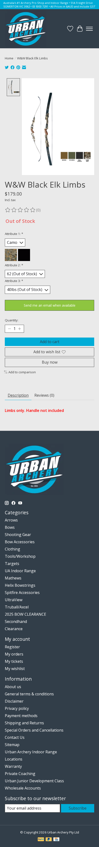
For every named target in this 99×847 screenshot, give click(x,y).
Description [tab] (18, 395)
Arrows (11, 520)
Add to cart (49, 341)
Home (9, 58)
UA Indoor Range (20, 570)
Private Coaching (20, 773)
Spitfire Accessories (22, 592)
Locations (13, 759)
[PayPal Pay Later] (49, 839)
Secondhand (16, 621)
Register (12, 646)
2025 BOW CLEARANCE (25, 614)
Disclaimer (14, 701)
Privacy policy (17, 708)
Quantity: (11, 320)
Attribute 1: (14, 234)
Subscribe (78, 808)
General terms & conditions (29, 694)
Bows (10, 527)
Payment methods (21, 715)
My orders (14, 654)
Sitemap (12, 744)
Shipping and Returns (24, 723)
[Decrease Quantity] (9, 329)
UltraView (13, 599)
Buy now (49, 362)
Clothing (12, 549)
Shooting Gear (18, 534)
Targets (12, 563)
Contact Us (15, 737)
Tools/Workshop (20, 556)
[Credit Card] (56, 839)
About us (13, 686)
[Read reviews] (20, 210)
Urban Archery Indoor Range (31, 752)
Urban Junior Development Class (34, 780)
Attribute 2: (14, 265)
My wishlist (15, 668)
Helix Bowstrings (20, 585)
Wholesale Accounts (23, 788)
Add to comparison (22, 372)
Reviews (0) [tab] (44, 395)
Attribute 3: (14, 281)
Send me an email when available (49, 305)
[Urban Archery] (25, 29)
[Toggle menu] (89, 29)
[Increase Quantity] (19, 329)
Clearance (14, 628)
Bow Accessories (20, 541)
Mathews (13, 578)
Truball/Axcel (17, 607)
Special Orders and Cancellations (34, 730)
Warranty (13, 766)
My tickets (14, 661)
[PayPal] (41, 839)
